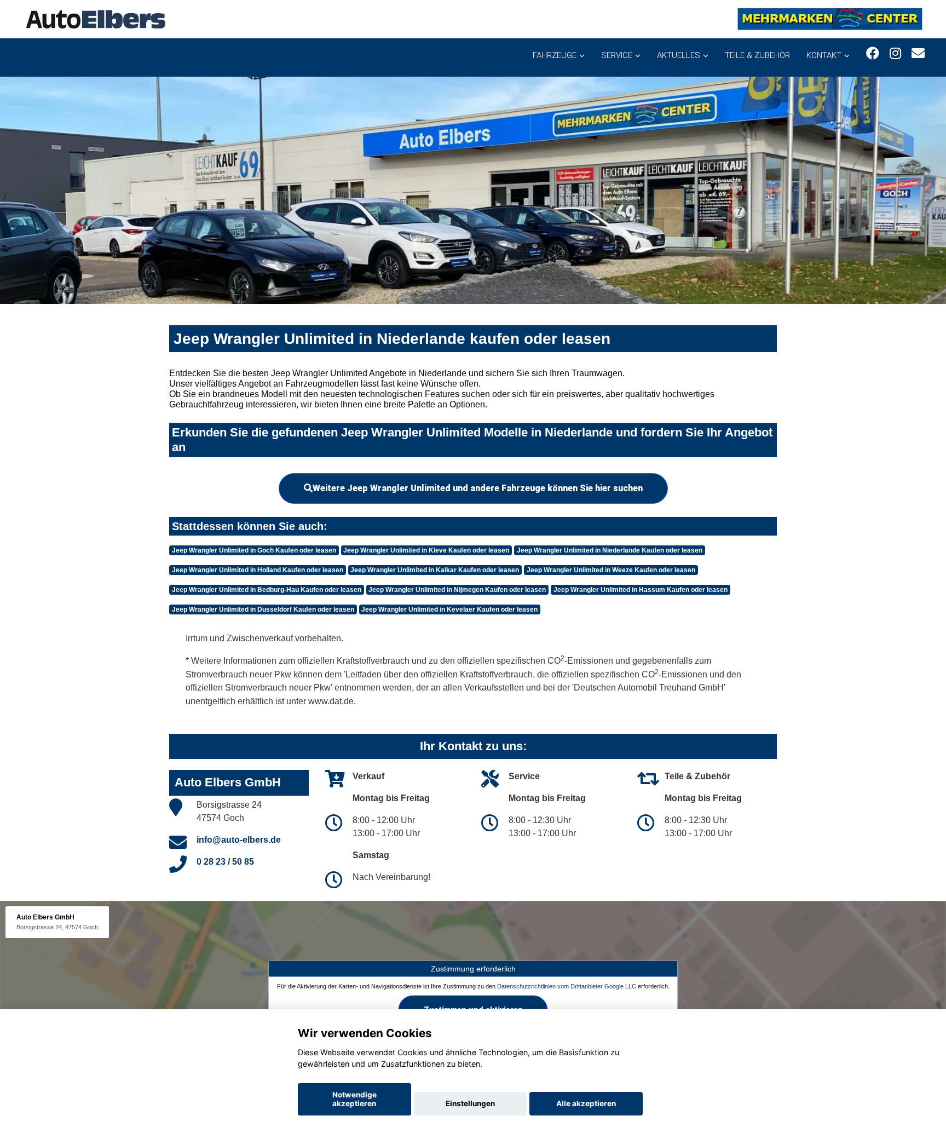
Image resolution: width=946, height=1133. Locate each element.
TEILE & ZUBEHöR (757, 55)
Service (616, 55)
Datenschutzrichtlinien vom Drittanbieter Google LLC (566, 986)
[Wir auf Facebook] (872, 53)
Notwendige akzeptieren (354, 1099)
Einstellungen (470, 1103)
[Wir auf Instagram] (895, 53)
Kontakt (823, 55)
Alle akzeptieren (586, 1103)
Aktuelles (678, 55)
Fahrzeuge (554, 55)
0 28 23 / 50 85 (225, 861)
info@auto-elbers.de (239, 839)
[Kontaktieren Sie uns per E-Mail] (918, 53)
